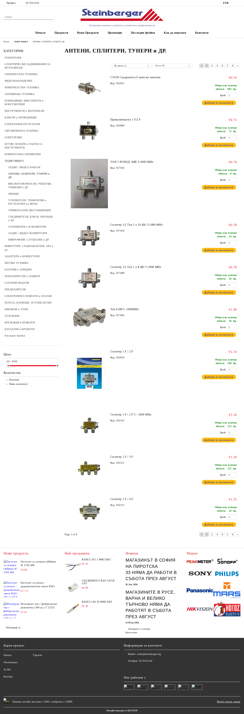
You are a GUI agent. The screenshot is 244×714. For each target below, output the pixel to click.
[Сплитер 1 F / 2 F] (89, 399)
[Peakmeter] (200, 561)
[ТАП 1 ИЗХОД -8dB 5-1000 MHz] (89, 210)
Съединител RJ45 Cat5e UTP (98, 582)
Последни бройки (143, 32)
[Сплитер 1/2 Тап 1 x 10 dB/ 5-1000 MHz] (89, 251)
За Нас (7, 669)
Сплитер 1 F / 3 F (121, 456)
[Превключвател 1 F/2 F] (89, 146)
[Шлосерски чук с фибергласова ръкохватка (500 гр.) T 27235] (12, 610)
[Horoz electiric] (226, 609)
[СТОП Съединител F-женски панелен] (89, 104)
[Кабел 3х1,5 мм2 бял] (73, 566)
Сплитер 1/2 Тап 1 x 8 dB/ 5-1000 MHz (135, 266)
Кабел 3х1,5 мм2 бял (96, 559)
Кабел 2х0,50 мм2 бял (97, 601)
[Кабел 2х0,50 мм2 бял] (73, 608)
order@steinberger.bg (149, 654)
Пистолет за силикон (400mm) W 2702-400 (38, 563)
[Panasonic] (200, 591)
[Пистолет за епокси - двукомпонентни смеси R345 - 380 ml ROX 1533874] (12, 589)
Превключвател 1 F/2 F (125, 119)
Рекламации (11, 662)
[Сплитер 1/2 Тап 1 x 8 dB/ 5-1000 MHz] (89, 293)
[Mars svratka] (226, 590)
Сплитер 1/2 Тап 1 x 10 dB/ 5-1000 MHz (136, 224)
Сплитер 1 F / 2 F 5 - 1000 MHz (130, 414)
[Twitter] (134, 668)
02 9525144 (32, 3)
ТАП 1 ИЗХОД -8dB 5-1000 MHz (131, 161)
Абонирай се (13, 627)
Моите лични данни (228, 701)
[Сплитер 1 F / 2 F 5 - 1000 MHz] (89, 441)
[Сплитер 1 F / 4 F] (89, 525)
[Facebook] (127, 668)
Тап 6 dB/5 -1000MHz (124, 309)
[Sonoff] (226, 561)
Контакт (8, 676)
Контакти (201, 32)
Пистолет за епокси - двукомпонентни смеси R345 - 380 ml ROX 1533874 (38, 584)
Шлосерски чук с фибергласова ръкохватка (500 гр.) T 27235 (39, 606)
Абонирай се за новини (139, 629)
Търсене (37, 655)
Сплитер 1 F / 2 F (121, 351)
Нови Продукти (88, 32)
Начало (40, 32)
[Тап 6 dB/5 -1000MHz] (89, 330)
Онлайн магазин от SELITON (122, 710)
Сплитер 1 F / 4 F (121, 499)
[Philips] (226, 574)
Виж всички (131, 632)
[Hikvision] (200, 609)
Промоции (115, 32)
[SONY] (200, 574)
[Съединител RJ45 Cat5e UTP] (73, 587)
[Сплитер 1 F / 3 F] (89, 483)
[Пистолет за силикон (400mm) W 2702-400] (12, 568)
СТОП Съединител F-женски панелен (135, 77)
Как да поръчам (175, 32)
